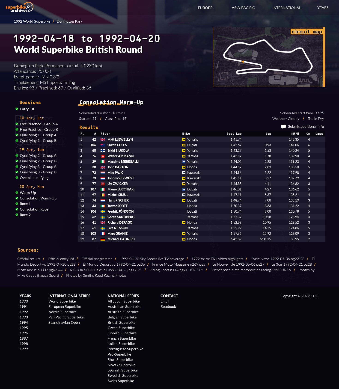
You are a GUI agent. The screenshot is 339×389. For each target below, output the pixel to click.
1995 (24, 327)
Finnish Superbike (122, 333)
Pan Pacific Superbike (65, 317)
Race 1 (25, 203)
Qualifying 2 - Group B (38, 160)
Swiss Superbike (121, 380)
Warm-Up (28, 192)
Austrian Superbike (123, 311)
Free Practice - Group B (39, 129)
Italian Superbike (121, 343)
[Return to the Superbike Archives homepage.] (20, 10)
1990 (24, 301)
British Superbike (121, 322)
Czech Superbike (121, 327)
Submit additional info (306, 126)
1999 (24, 348)
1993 (24, 317)
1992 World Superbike (32, 21)
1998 (24, 343)
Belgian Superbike (122, 317)
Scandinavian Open (64, 322)
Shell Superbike (120, 359)
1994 (24, 322)
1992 (24, 311)
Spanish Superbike (122, 370)
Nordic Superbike (62, 311)
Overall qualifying (34, 177)
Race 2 (25, 214)
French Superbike (122, 338)
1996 (24, 333)
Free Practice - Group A (39, 123)
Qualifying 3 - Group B (38, 172)
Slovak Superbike (121, 364)
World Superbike (62, 301)
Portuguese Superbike (125, 348)
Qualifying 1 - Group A (38, 134)
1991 (24, 306)
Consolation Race (34, 209)
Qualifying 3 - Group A (38, 166)
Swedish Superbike (123, 375)
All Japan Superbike (124, 301)
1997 (24, 338)
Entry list (27, 108)
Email (165, 301)
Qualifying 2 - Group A (38, 155)
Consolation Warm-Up (38, 198)
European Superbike (64, 306)
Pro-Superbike (119, 354)
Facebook (168, 306)
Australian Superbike (124, 306)
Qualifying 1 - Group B (38, 140)
